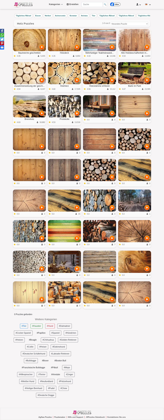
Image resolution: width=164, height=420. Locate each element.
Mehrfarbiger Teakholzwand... (99, 53)
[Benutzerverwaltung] (138, 4)
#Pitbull (54, 367)
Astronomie (60, 16)
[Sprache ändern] (148, 4)
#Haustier (36, 326)
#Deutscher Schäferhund (34, 354)
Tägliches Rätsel (23, 16)
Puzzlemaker (59, 417)
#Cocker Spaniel (23, 333)
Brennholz (29, 119)
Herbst (48, 16)
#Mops (67, 367)
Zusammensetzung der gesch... (29, 86)
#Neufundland (46, 381)
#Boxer (45, 361)
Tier (93, 16)
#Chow (63, 388)
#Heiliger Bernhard (33, 388)
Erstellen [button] (73, 4)
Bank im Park (134, 86)
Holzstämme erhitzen (99, 86)
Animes (84, 16)
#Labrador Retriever (60, 354)
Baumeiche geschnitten (29, 53)
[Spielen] (41, 47)
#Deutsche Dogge (46, 395)
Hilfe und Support (75, 417)
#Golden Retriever (68, 340)
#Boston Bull (60, 361)
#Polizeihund (65, 381)
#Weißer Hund (27, 381)
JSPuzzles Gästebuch (95, 417)
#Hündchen (70, 333)
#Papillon (41, 333)
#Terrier (41, 374)
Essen (38, 16)
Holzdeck (64, 53)
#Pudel (51, 388)
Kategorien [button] (55, 4)
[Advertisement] (118, 336)
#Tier (24, 326)
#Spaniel (55, 333)
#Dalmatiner (64, 326)
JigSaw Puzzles (45, 417)
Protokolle (64, 119)
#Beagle (33, 340)
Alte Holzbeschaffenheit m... (134, 53)
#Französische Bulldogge (33, 367)
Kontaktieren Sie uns (116, 417)
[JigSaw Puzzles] (23, 4)
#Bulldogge (31, 361)
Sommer (73, 16)
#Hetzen (19, 340)
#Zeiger (69, 374)
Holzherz (64, 86)
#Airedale (55, 374)
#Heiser (43, 347)
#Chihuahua (48, 340)
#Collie (30, 347)
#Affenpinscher (26, 374)
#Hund (50, 326)
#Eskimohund (58, 347)
